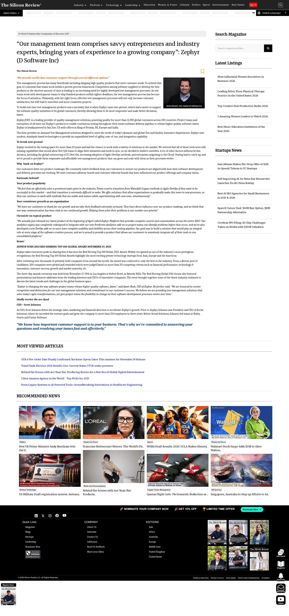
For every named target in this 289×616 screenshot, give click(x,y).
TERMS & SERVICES (201, 578)
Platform (95, 5)
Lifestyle (185, 4)
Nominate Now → (214, 509)
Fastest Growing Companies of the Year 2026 (259, 524)
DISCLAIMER (231, 578)
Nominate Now (32, 546)
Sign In (253, 4)
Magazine (30, 527)
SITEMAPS (265, 578)
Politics (196, 4)
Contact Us (92, 536)
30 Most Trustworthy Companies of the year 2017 (43, 33)
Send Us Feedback (96, 546)
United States (155, 556)
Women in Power (167, 4)
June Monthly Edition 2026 (259, 549)
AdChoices (92, 541)
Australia (153, 536)
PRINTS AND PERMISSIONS (248, 578)
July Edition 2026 (217, 547)
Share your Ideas (95, 551)
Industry (79, 5)
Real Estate (238, 4)
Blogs (27, 532)
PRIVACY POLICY (217, 578)
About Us (91, 527)
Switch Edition (10, 12)
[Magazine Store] (8, 596)
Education (149, 4)
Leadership (131, 5)
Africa (152, 532)
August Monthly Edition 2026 (217, 523)
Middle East (154, 546)
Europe (152, 541)
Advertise (91, 532)
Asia (151, 527)
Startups (29, 536)
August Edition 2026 (238, 523)
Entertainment (220, 4)
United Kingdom (157, 551)
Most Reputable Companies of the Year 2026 (238, 550)
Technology (112, 5)
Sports (206, 4)
